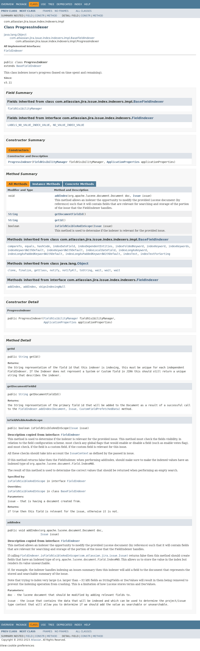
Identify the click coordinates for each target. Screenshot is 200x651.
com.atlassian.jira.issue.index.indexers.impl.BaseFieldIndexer (52, 38)
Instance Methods (46, 184)
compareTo (15, 246)
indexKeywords (179, 246)
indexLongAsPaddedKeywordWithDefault (35, 253)
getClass (40, 270)
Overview (7, 4)
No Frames (62, 11)
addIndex (61, 195)
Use (43, 4)
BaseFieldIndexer (28, 65)
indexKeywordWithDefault (26, 250)
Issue (137, 195)
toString (85, 270)
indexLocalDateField (100, 250)
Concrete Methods (79, 184)
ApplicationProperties (123, 161)
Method (52, 15)
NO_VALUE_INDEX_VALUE (68, 125)
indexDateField (64, 246)
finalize (25, 270)
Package (21, 4)
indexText (130, 253)
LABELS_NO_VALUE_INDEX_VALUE (29, 125)
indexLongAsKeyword (133, 250)
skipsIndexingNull (52, 286)
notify (54, 270)
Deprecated (64, 4)
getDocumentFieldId (69, 214)
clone (11, 270)
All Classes (84, 11)
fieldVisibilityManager (25, 108)
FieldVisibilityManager (50, 161)
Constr (40, 15)
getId (58, 220)
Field (29, 15)
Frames (47, 11)
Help (87, 4)
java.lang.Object (15, 34)
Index (78, 4)
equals (29, 246)
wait (98, 270)
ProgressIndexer (20, 161)
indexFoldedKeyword (129, 246)
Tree (51, 4)
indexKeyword (156, 246)
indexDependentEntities (95, 246)
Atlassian (36, 639)
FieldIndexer (13, 50)
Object (82, 263)
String (13, 214)
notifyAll (69, 270)
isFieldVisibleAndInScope (73, 226)
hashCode (43, 246)
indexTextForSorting (155, 253)
